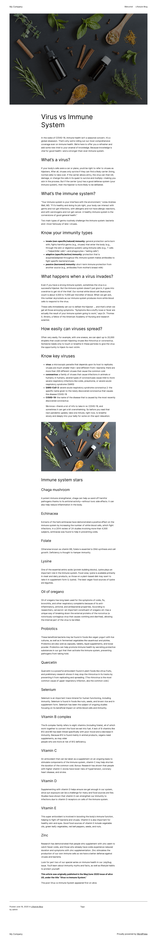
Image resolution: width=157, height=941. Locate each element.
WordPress (142, 934)
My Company (16, 6)
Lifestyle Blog (37, 906)
